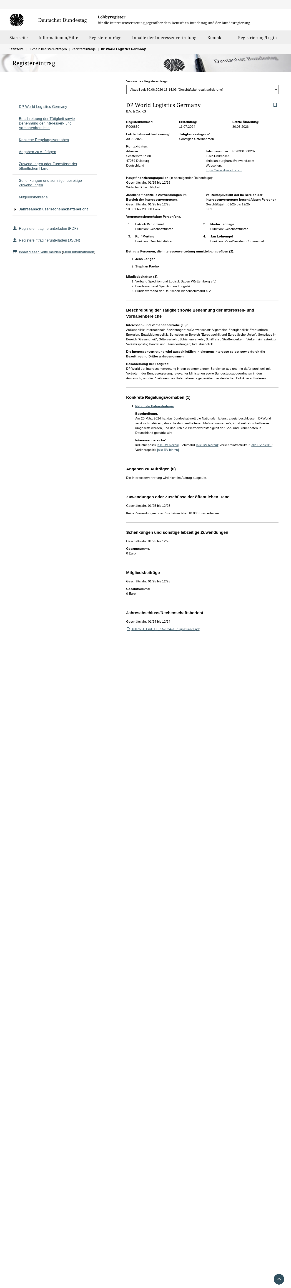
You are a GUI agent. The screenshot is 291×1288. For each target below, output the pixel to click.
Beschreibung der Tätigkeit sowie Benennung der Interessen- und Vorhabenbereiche (47, 123)
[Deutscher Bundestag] (51, 20)
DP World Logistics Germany (43, 107)
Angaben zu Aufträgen (37, 152)
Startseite (19, 37)
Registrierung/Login (257, 37)
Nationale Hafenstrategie (154, 406)
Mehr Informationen (78, 252)
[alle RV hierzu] (168, 445)
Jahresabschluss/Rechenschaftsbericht (53, 209)
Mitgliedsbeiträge (33, 197)
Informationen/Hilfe (58, 37)
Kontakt (215, 37)
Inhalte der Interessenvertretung (164, 37)
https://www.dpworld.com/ (224, 170)
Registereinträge (105, 37)
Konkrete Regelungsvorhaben (44, 140)
